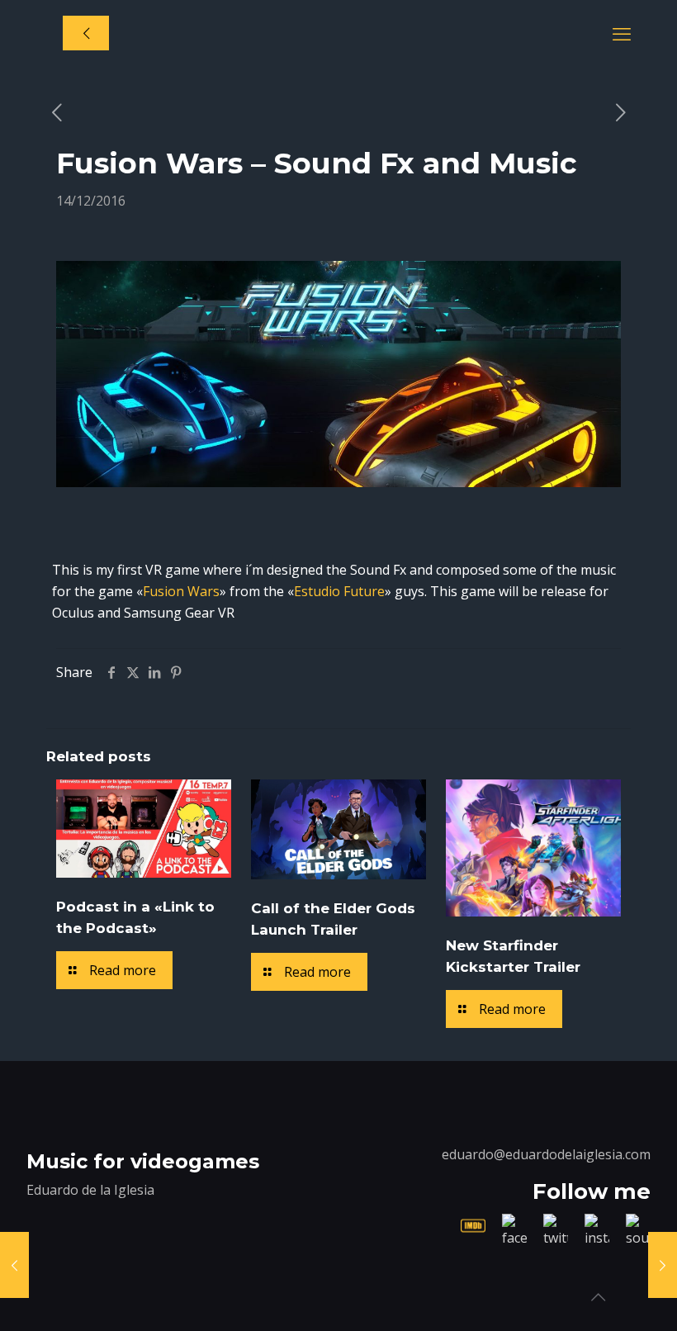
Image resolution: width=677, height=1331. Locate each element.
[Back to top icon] (597, 1297)
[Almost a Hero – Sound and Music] (662, 1265)
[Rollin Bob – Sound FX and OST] (14, 1265)
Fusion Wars (181, 591)
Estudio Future (339, 591)
